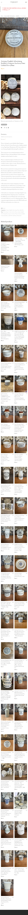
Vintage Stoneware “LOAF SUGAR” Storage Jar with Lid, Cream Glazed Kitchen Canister (6, 576)
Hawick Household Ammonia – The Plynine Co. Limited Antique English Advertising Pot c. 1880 (20, 784)
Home (2, 16)
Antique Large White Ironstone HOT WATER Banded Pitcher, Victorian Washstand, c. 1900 (19, 842)
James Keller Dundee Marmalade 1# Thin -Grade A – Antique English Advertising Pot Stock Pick (5, 518)
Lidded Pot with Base (12, 215)
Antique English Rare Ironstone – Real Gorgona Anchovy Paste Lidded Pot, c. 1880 (20, 305)
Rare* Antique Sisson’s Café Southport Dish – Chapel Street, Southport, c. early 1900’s (5, 458)
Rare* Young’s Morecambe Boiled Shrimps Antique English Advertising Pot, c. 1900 (5, 305)
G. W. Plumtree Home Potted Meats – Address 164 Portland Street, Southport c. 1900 (19, 518)
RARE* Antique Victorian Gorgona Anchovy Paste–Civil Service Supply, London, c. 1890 (19, 547)
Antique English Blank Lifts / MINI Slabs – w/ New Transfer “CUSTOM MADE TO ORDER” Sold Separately (6, 695)
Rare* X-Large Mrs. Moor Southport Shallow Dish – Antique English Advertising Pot (19, 457)
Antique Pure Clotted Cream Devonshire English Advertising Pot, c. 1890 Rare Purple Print (6, 871)
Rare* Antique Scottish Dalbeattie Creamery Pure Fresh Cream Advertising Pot (5, 427)
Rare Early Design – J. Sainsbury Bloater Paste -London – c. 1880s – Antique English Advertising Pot (19, 664)
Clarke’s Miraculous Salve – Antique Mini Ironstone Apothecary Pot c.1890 (20, 871)
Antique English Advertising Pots (9, 16)
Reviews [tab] (3, 139)
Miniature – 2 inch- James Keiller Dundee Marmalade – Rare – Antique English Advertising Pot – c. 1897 (5, 633)
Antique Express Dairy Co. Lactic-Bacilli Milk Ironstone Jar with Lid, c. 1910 (6, 547)
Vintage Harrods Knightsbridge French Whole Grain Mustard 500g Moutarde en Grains (20, 755)
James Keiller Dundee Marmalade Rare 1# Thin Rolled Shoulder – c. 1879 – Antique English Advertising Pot (6, 488)
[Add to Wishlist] (2, 127)
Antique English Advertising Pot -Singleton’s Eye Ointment (18, 813)
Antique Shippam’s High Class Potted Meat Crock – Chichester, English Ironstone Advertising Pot (20, 397)
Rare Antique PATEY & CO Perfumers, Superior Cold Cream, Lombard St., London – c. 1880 (6, 755)
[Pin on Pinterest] (8, 128)
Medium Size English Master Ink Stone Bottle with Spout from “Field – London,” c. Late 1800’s (6, 725)
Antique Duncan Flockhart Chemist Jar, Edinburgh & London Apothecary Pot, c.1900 (6, 900)
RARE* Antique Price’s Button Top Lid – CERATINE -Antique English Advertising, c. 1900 (20, 242)
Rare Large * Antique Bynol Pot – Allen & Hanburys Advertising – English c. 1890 (6, 605)
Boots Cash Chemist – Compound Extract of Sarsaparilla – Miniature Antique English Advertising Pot (20, 367)
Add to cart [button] (3, 252)
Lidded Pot (17, 16)
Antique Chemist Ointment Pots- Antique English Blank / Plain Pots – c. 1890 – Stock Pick (6, 784)
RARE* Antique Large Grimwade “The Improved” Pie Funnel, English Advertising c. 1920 (6, 842)
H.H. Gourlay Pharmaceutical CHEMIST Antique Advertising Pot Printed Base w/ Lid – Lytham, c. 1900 (6, 397)
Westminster (19, 215)
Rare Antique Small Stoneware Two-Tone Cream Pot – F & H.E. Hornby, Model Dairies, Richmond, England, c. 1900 (19, 428)
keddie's (6, 215)
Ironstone (19, 214)
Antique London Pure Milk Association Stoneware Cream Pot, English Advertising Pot (20, 694)
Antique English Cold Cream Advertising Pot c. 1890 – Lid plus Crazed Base (6, 663)
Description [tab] (4, 134)
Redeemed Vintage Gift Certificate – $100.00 (5, 267)
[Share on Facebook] (4, 128)
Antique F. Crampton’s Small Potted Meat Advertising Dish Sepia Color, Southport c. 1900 (5, 246)
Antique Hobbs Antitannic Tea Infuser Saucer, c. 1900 (20, 575)
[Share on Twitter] (6, 128)
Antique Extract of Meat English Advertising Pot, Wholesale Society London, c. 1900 (19, 725)
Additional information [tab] (6, 137)
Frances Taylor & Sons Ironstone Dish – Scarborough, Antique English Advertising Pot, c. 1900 (6, 366)
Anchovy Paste (14, 212)
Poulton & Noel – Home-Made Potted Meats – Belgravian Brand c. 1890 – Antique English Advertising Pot (19, 488)
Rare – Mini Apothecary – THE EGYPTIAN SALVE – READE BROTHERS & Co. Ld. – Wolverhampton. (6, 335)
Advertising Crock (7, 212)
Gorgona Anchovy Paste (12, 214)
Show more (8, 252)
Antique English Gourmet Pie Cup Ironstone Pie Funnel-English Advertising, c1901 (20, 276)
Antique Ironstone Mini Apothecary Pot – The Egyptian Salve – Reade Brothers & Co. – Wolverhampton (20, 633)
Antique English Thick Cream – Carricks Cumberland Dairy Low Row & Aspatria (6, 813)
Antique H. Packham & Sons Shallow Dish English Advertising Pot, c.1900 (20, 605)
